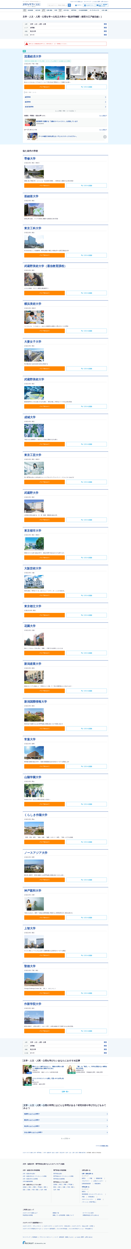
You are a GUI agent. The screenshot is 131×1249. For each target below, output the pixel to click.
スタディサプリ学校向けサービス (32, 1228)
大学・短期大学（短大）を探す (51, 1152)
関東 (34, 1187)
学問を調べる (85, 1187)
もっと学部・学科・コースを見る (64, 111)
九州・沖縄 (43, 1189)
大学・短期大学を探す (29, 1173)
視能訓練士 (98, 1183)
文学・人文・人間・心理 (72, 1152)
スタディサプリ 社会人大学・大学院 (82, 1226)
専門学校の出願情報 (59, 1179)
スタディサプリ (48, 1226)
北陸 (24, 1189)
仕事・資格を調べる (87, 1173)
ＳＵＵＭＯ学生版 (62, 1228)
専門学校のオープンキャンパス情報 (63, 1176)
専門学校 (73, 10)
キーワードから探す (88, 1213)
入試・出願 (104, 10)
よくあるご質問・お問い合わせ (99, 1)
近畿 (28, 1189)
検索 (69, 5)
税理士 (84, 1178)
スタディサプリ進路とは (76, 1)
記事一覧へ (65, 1091)
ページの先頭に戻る (102, 1146)
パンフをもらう (45, 87)
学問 (55, 10)
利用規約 (34, 1237)
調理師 (99, 1199)
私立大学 (62, 1152)
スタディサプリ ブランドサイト (32, 1226)
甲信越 (40, 1187)
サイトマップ (87, 1)
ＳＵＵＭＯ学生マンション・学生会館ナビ (81, 1228)
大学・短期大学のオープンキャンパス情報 (34, 1176)
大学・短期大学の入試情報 (30, 1179)
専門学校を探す (57, 1173)
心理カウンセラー (98, 1181)
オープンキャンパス (94, 10)
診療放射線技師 (86, 1183)
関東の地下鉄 (82, 1152)
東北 (30, 1187)
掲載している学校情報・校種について (63, 1215)
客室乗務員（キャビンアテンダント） (92, 1194)
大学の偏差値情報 (28, 1181)
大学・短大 (66, 10)
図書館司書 (99, 1178)
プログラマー (85, 1181)
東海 (45, 1187)
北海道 (24, 1187)
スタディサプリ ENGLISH (62, 1226)
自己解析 (38, 10)
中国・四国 (35, 1189)
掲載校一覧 (56, 1213)
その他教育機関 (83, 10)
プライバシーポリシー (45, 1237)
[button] (105, 137)
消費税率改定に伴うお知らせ (91, 1215)
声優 (91, 1178)
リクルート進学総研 (49, 1228)
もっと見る (102, 115)
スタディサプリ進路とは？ (30, 1213)
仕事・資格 (49, 10)
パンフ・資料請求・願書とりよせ (63, 1237)
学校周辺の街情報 (28, 1215)
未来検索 (30, 10)
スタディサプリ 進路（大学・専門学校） (32, 1152)
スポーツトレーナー (87, 1199)
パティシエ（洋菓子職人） (89, 1202)
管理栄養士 (91, 1196)
